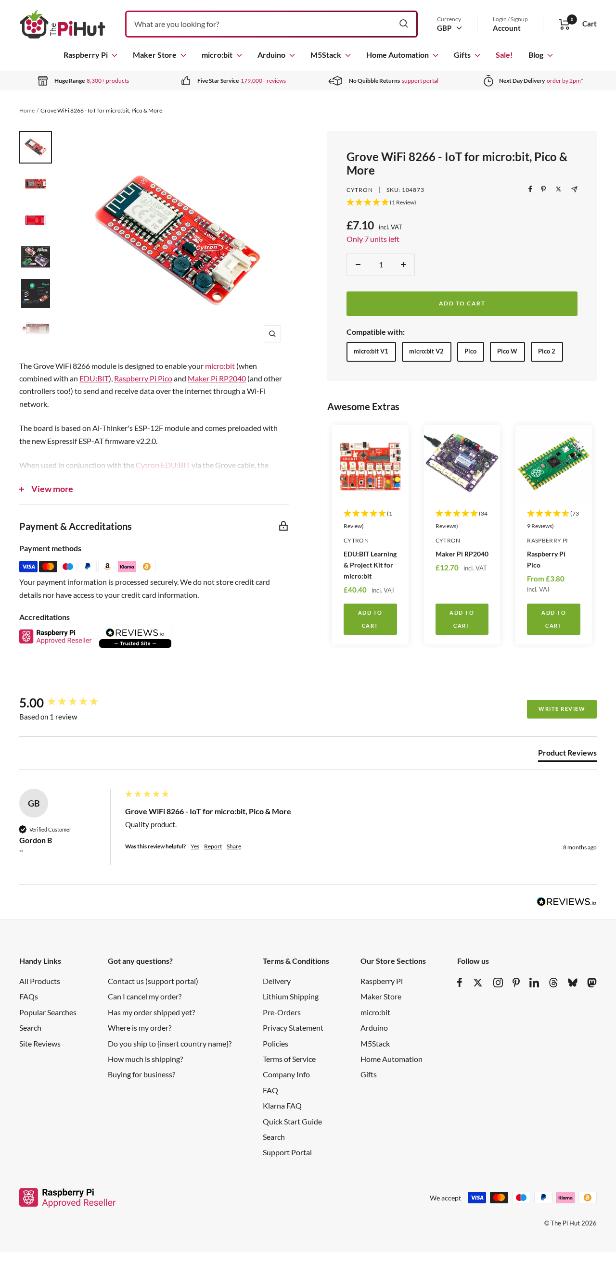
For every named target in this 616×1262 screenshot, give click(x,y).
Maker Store (155, 54)
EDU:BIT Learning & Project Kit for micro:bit (370, 565)
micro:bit (217, 54)
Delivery (277, 980)
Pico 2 (546, 351)
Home (27, 110)
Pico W (507, 351)
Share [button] (234, 846)
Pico (470, 351)
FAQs (28, 996)
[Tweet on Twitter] (558, 189)
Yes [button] (195, 846)
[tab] (567, 754)
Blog (535, 54)
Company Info (286, 1074)
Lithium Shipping (291, 996)
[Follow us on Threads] (553, 982)
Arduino (271, 54)
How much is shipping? (145, 1058)
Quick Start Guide (292, 1121)
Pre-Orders (282, 1012)
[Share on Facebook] (530, 189)
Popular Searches (48, 1012)
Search (30, 1027)
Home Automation (397, 54)
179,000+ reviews (263, 80)
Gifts (462, 54)
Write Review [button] (562, 709)
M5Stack (325, 54)
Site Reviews (40, 1043)
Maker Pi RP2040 (462, 554)
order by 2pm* (565, 80)
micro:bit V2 (426, 351)
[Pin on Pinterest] (543, 189)
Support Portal (287, 1152)
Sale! (504, 54)
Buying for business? (141, 1074)
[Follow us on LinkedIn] (534, 982)
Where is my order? (139, 1027)
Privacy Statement (293, 1027)
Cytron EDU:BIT (163, 464)
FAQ (270, 1090)
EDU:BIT (94, 378)
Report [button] (213, 846)
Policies (275, 1043)
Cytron (359, 189)
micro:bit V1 (371, 351)
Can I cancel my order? (144, 996)
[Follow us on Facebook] (459, 982)
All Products (39, 980)
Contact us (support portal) (153, 980)
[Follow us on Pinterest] (516, 982)
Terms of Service (289, 1058)
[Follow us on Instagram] (498, 982)
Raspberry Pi (86, 54)
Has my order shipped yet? (151, 1012)
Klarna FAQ (282, 1105)
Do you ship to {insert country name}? (169, 1043)
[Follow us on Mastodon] (592, 982)
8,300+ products (108, 80)
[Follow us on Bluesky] (573, 982)
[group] (69, 702)
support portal (420, 80)
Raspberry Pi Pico (546, 559)
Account (507, 28)
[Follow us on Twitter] (478, 982)
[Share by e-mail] (574, 189)
